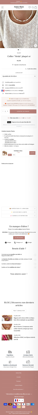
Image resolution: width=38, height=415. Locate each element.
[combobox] (19, 400)
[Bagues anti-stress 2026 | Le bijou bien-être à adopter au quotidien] (7, 318)
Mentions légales (10, 412)
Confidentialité (17, 412)
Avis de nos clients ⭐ (27, 412)
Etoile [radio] (14, 154)
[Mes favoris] (30, 7)
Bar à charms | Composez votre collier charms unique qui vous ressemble (23, 329)
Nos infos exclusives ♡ (18, 389)
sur (10, 85)
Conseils (19, 377)
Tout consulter (19, 310)
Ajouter (32, 153)
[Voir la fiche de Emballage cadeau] (5, 153)
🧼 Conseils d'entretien (19, 216)
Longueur (19, 73)
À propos (18, 381)
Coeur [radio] (10, 154)
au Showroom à (14, 93)
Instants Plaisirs (18, 385)
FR (19, 400)
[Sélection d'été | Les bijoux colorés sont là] (7, 337)
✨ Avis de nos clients (19, 212)
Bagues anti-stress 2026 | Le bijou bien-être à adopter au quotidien (24, 319)
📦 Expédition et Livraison (19, 208)
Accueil (18, 53)
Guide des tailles (31, 69)
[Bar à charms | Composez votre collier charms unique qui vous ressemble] (7, 327)
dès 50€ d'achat (13, 88)
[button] (19, 65)
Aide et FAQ (18, 373)
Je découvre (19, 237)
